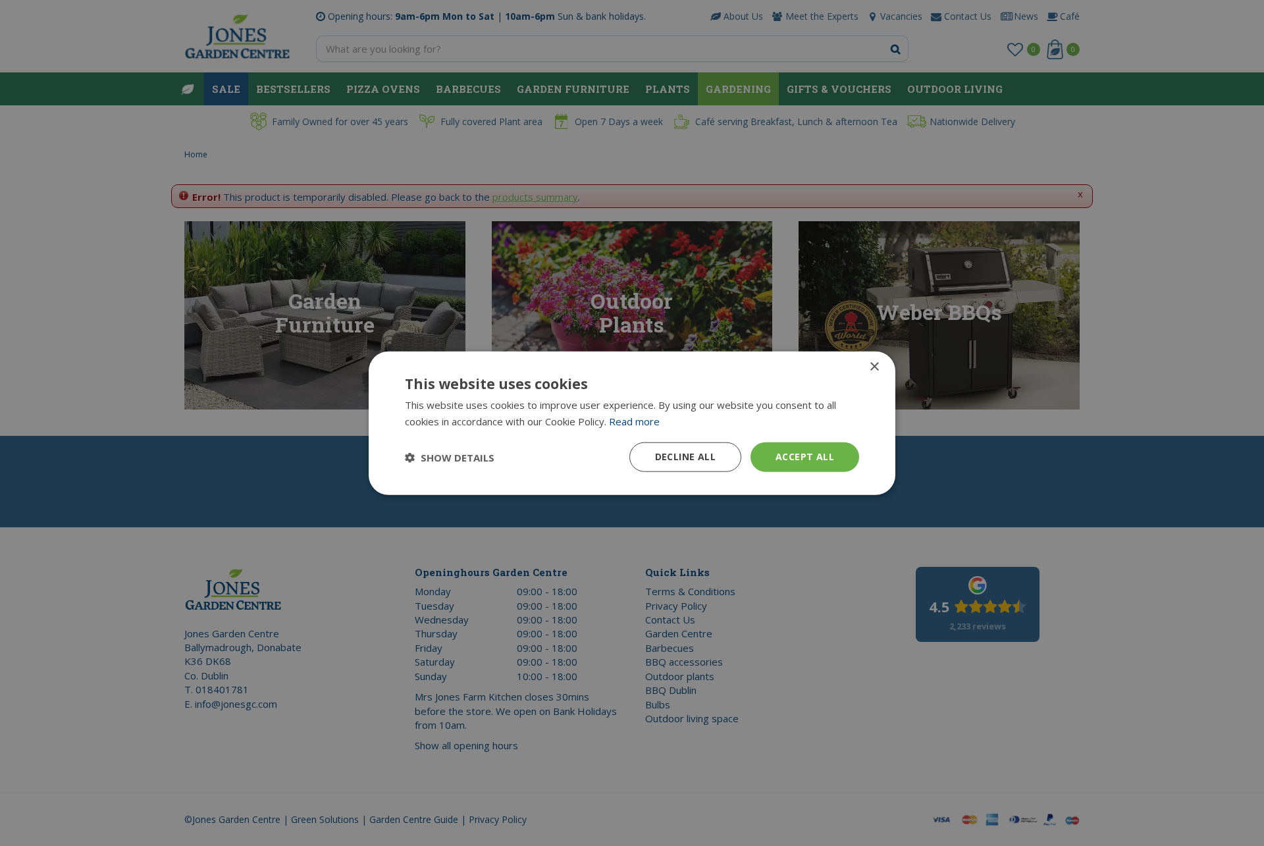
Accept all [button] (805, 456)
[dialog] (632, 423)
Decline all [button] (685, 456)
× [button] (874, 366)
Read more (634, 420)
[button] (449, 457)
